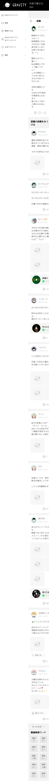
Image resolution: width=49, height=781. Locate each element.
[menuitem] (14, 15)
